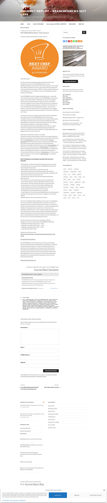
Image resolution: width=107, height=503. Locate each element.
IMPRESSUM (22, 500)
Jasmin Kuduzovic (32, 303)
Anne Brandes (30, 299)
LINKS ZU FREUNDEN (38, 24)
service (65, 195)
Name (23, 347)
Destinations (51, 414)
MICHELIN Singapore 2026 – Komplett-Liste (73, 117)
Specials (50, 427)
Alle (49, 406)
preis (77, 187)
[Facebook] (64, 41)
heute (71, 176)
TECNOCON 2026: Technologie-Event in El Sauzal (31, 405)
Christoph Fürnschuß (29, 300)
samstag (73, 192)
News (27, 297)
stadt (70, 195)
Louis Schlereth (28, 304)
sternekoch (48, 307)
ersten (79, 171)
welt (69, 197)
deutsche (76, 169)
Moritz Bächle (43, 305)
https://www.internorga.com (28, 260)
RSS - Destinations (67, 97)
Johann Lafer (43, 303)
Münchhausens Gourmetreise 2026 (71, 120)
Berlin (49, 411)
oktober (72, 187)
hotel (75, 176)
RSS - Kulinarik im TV (68, 99)
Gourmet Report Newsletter (46, 270)
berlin (65, 169)
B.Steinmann (51, 408)
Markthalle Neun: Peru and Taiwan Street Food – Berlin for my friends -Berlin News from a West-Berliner (74, 135)
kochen (78, 179)
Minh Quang (35, 305)
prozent (65, 190)
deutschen (66, 171)
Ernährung (50, 416)
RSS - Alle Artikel (67, 94)
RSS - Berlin (65, 100)
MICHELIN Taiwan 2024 (73, 136)
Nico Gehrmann (38, 306)
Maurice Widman (45, 304)
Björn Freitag (44, 154)
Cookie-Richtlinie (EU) (25, 428)
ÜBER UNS (81, 24)
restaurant (76, 190)
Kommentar (24, 327)
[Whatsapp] (74, 41)
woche (73, 197)
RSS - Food (65, 96)
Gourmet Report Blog (34, 484)
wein (84, 195)
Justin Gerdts (51, 303)
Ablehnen (76, 495)
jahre (65, 179)
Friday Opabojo (30, 301)
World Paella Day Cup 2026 (69, 114)
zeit (78, 197)
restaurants (66, 192)
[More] (81, 41)
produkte (82, 187)
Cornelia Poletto (28, 140)
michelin (72, 184)
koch (74, 179)
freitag (73, 174)
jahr (84, 176)
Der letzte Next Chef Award (28, 239)
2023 (24, 299)
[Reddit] (71, 41)
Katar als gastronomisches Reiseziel (71, 112)
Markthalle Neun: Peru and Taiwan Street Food (31, 439)
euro (69, 174)
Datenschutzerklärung (14, 500)
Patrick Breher (48, 306)
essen (65, 174)
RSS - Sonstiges (66, 102)
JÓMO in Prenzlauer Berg (26, 462)
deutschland (73, 171)
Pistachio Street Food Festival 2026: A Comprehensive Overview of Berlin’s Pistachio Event (31, 454)
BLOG (28, 24)
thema (79, 195)
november (66, 187)
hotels (79, 176)
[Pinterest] (69, 41)
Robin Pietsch (44, 147)
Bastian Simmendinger (42, 299)
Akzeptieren (58, 495)
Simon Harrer (40, 307)
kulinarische (78, 182)
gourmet (79, 174)
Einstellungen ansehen (96, 495)
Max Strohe (45, 152)
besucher (70, 169)
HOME (22, 24)
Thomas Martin (52, 145)
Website (23, 362)
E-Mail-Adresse (25, 355)
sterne (74, 195)
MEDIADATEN (72, 24)
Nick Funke (30, 306)
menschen (66, 184)
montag (78, 184)
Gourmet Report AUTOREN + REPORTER (56, 24)
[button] (104, 490)
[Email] (76, 41)
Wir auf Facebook (24, 27)
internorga (39, 301)
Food (24, 297)
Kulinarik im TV (51, 422)
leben (83, 182)
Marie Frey (36, 304)
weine (65, 197)
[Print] (79, 41)
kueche (71, 182)
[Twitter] (66, 41)
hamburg (66, 176)
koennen (66, 182)
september (79, 192)
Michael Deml (27, 305)
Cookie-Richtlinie (5, 500)
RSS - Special (66, 104)
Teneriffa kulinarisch (27, 402)
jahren (69, 179)
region (70, 190)
